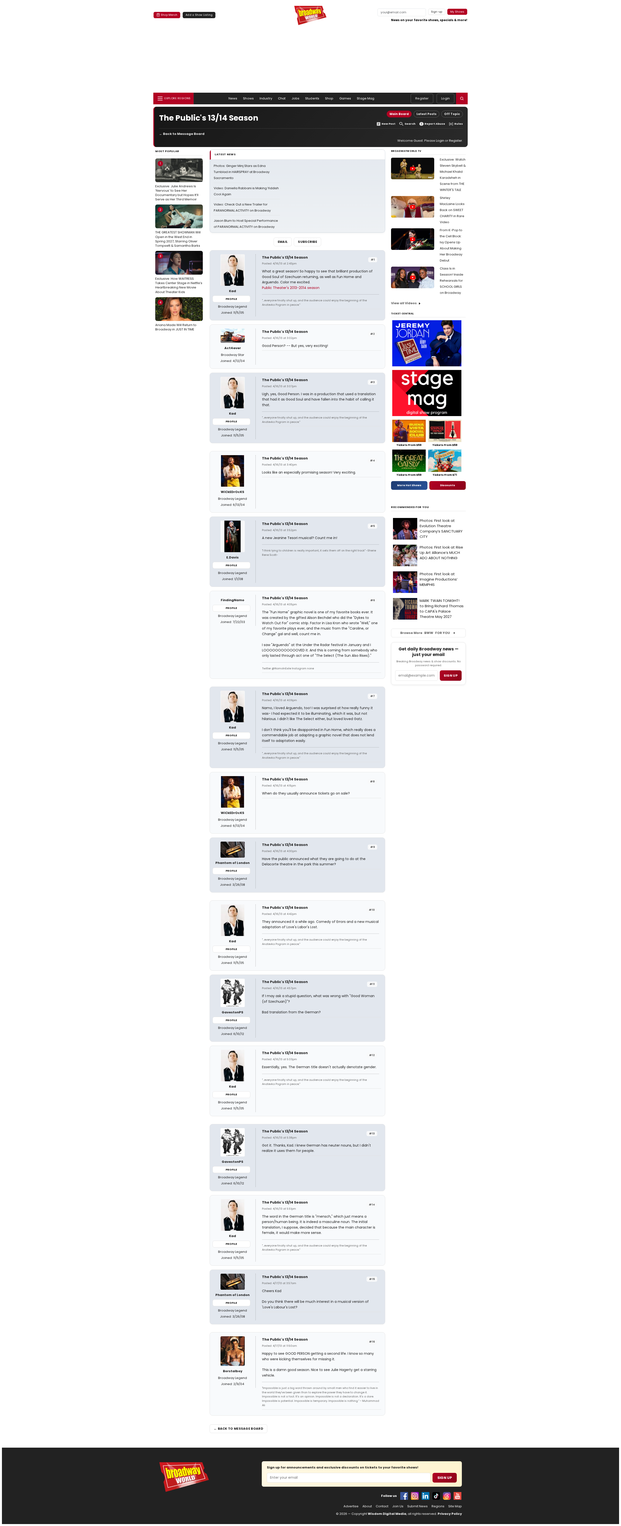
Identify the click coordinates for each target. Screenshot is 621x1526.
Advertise (351, 1506)
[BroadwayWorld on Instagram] (414, 1496)
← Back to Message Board (181, 133)
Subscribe (307, 241)
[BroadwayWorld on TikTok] (436, 1496)
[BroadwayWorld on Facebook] (404, 1496)
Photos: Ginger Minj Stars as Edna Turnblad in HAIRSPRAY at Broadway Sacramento (242, 172)
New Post (388, 123)
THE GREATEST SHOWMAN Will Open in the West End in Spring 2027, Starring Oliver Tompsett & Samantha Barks (178, 227)
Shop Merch (169, 15)
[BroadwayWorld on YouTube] (457, 1496)
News (233, 98)
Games (345, 98)
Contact (382, 1506)
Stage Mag (365, 98)
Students (312, 98)
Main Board (399, 114)
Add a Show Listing (199, 15)
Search (410, 123)
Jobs (296, 98)
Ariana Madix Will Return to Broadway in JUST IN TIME (175, 316)
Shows (248, 98)
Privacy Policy (450, 1513)
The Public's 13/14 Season (285, 257)
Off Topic (452, 114)
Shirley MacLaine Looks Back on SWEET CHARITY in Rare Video (452, 210)
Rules (458, 123)
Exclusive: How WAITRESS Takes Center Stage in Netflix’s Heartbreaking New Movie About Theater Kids (178, 274)
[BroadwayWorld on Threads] (446, 1496)
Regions (438, 1506)
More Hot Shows (409, 485)
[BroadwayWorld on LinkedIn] (425, 1496)
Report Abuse (435, 123)
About (367, 1506)
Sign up (451, 675)
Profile (231, 299)
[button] (462, 98)
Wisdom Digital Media (387, 1513)
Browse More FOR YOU (425, 633)
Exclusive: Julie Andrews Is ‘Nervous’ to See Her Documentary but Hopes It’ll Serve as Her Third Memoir (176, 181)
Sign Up (444, 1477)
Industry (266, 98)
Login (445, 98)
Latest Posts (426, 114)
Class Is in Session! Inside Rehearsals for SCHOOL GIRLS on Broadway (451, 280)
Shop (329, 98)
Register (422, 98)
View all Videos (404, 303)
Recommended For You (410, 507)
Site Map (455, 1506)
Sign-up (436, 12)
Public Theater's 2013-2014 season (290, 287)
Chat (282, 98)
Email (283, 241)
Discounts (447, 485)
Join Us (397, 1506)
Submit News (417, 1506)
